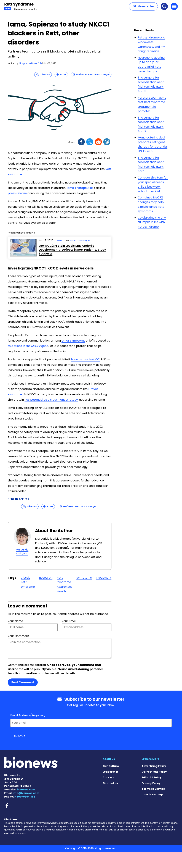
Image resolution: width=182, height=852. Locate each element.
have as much (85, 359)
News (60, 240)
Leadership (110, 772)
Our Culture (111, 766)
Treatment (103, 578)
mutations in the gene (28, 346)
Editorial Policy (152, 777)
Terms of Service (153, 789)
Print (62, 74)
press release (17, 193)
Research (45, 578)
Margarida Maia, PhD (30, 63)
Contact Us (110, 783)
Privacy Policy (151, 783)
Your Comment (18, 636)
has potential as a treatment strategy (51, 400)
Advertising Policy (154, 766)
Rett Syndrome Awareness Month (64, 584)
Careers (108, 777)
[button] (143, 6)
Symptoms (84, 578)
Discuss (44, 74)
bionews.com (26, 789)
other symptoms (73, 341)
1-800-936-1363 (24, 796)
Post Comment (22, 682)
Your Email (69, 621)
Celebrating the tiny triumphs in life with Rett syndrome (152, 222)
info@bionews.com (26, 793)
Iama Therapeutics (80, 188)
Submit (19, 736)
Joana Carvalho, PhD (80, 240)
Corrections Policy (154, 772)
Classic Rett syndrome (28, 582)
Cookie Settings (152, 794)
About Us (109, 759)
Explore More (150, 759)
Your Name (15, 621)
